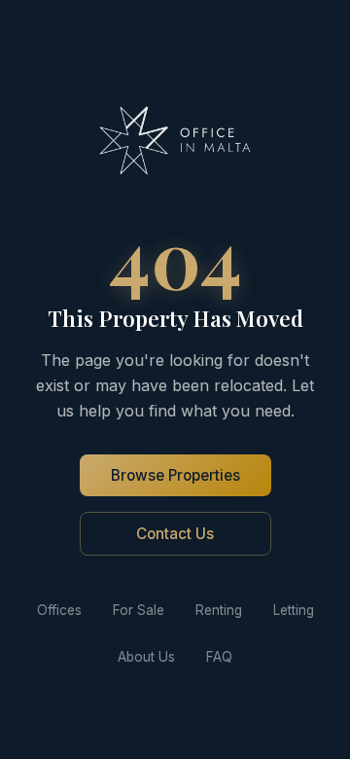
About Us (146, 657)
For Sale (138, 610)
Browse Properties (175, 475)
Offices (59, 610)
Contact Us (175, 533)
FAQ (219, 657)
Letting (293, 610)
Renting (218, 610)
